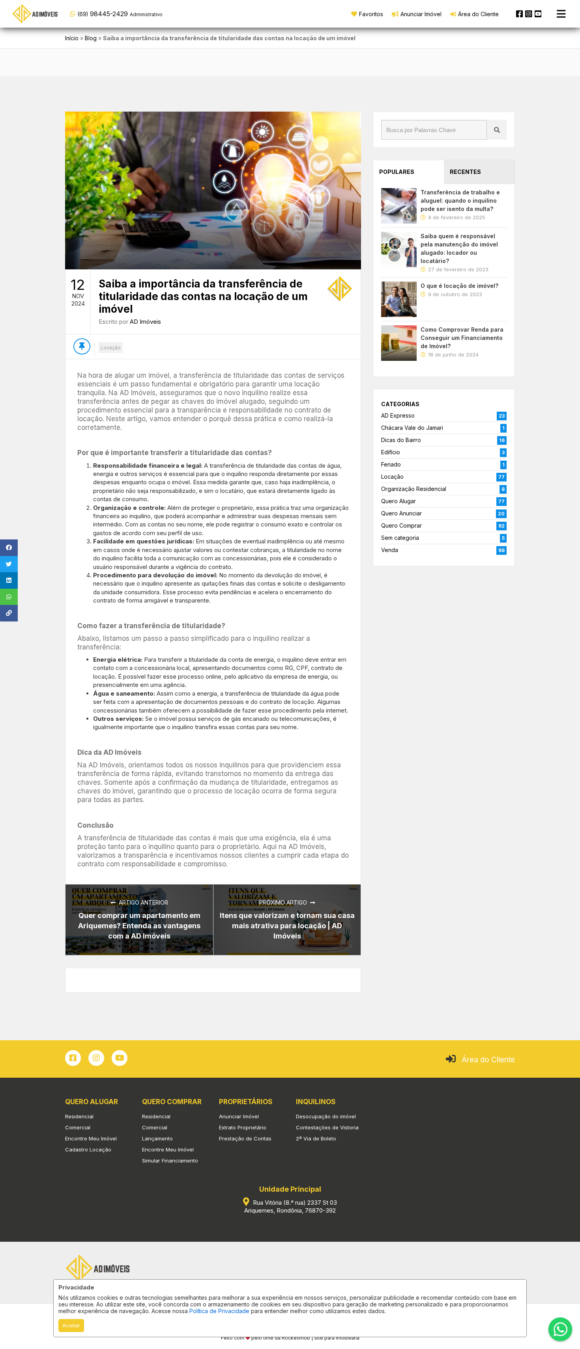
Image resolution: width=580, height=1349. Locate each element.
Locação (111, 348)
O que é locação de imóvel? (459, 285)
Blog (91, 38)
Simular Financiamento (170, 1160)
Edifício (390, 452)
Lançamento (157, 1138)
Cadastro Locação (88, 1149)
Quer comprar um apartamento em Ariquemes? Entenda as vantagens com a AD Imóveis (139, 925)
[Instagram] (528, 14)
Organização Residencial (413, 488)
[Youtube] (538, 14)
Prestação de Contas (245, 1138)
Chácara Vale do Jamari (412, 427)
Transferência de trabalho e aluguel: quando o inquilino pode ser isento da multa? (460, 200)
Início (72, 38)
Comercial (77, 1127)
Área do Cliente (488, 1059)
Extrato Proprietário (242, 1127)
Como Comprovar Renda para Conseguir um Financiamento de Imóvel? (462, 337)
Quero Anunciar (401, 513)
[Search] (497, 130)
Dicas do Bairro (401, 440)
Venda (389, 550)
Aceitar (71, 1325)
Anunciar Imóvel (239, 1116)
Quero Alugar (398, 501)
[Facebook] (519, 14)
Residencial (79, 1116)
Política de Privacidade (219, 1311)
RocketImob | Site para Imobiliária (320, 1338)
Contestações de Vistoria (327, 1127)
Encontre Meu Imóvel (91, 1138)
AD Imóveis (145, 321)
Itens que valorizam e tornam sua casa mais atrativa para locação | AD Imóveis (287, 925)
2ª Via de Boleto (316, 1138)
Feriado (391, 464)
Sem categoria (400, 537)
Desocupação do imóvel (326, 1116)
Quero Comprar (401, 525)
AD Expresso (398, 415)
